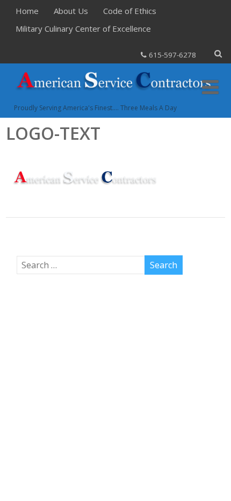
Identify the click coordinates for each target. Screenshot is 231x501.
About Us (71, 10)
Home (27, 10)
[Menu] (210, 87)
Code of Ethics (129, 10)
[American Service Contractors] (116, 97)
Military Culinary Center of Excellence (83, 28)
